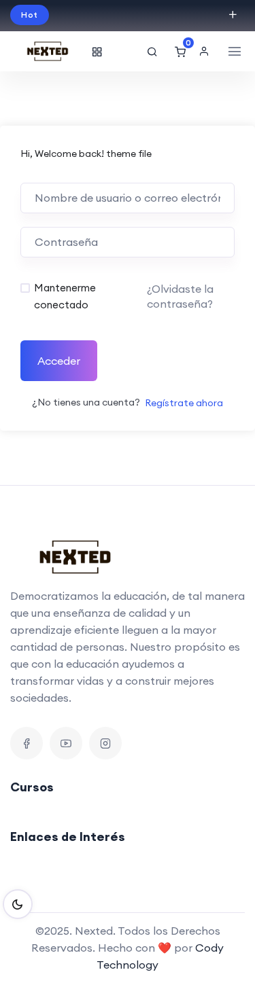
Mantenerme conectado (65, 296)
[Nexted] (47, 51)
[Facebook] (26, 743)
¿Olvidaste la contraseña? (180, 296)
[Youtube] (66, 743)
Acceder (58, 360)
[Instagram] (105, 743)
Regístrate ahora (184, 403)
